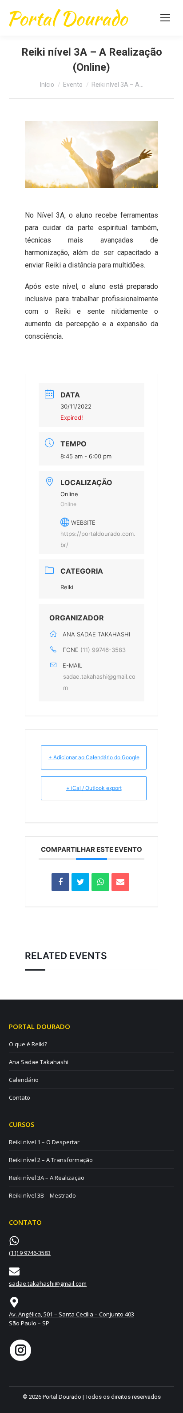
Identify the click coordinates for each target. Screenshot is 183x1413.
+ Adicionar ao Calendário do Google (93, 757)
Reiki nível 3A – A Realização (46, 1178)
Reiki (66, 587)
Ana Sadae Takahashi (38, 1062)
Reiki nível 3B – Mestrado (42, 1195)
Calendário (24, 1080)
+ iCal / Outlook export (94, 788)
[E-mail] (120, 882)
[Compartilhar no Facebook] (60, 882)
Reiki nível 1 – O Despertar (44, 1142)
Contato (19, 1097)
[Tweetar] (80, 882)
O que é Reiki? (28, 1044)
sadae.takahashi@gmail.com (99, 682)
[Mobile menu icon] (165, 18)
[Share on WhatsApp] (100, 882)
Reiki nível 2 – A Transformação (51, 1160)
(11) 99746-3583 (103, 649)
